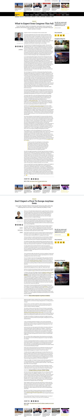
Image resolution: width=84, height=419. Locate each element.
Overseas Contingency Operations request (34, 391)
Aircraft (34, 16)
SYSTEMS (58, 14)
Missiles (48, 16)
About (34, 13)
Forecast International (63, 13)
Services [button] (51, 14)
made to (33, 100)
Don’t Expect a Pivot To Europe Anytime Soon (38, 181)
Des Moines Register (40, 105)
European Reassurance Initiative (36, 260)
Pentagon (43, 16)
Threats (27, 14)
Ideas (63, 14)
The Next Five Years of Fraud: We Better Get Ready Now (61, 61)
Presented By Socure (58, 62)
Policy (32, 14)
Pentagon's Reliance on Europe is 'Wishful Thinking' (39, 370)
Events (67, 14)
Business (37, 14)
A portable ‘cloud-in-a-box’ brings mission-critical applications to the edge (60, 48)
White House (28, 16)
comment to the (33, 105)
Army (52, 16)
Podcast (45, 13)
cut (33, 270)
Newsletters (39, 13)
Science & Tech (44, 14)
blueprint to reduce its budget (48, 272)
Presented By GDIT (58, 50)
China (38, 16)
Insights (50, 13)
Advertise (55, 13)
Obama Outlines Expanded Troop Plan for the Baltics (39, 295)
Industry (22, 16)
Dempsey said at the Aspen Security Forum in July (33, 311)
